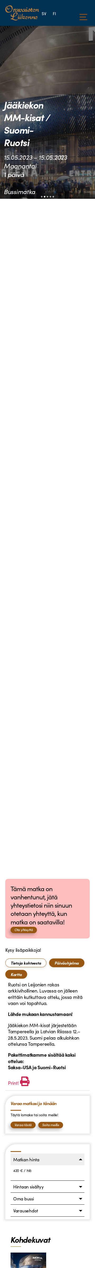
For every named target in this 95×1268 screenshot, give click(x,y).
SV (44, 13)
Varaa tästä (23, 1124)
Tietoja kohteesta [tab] (26, 963)
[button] (41, 196)
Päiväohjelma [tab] (67, 963)
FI (54, 13)
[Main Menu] (83, 17)
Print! (13, 1083)
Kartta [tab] (16, 974)
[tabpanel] (47, 1034)
